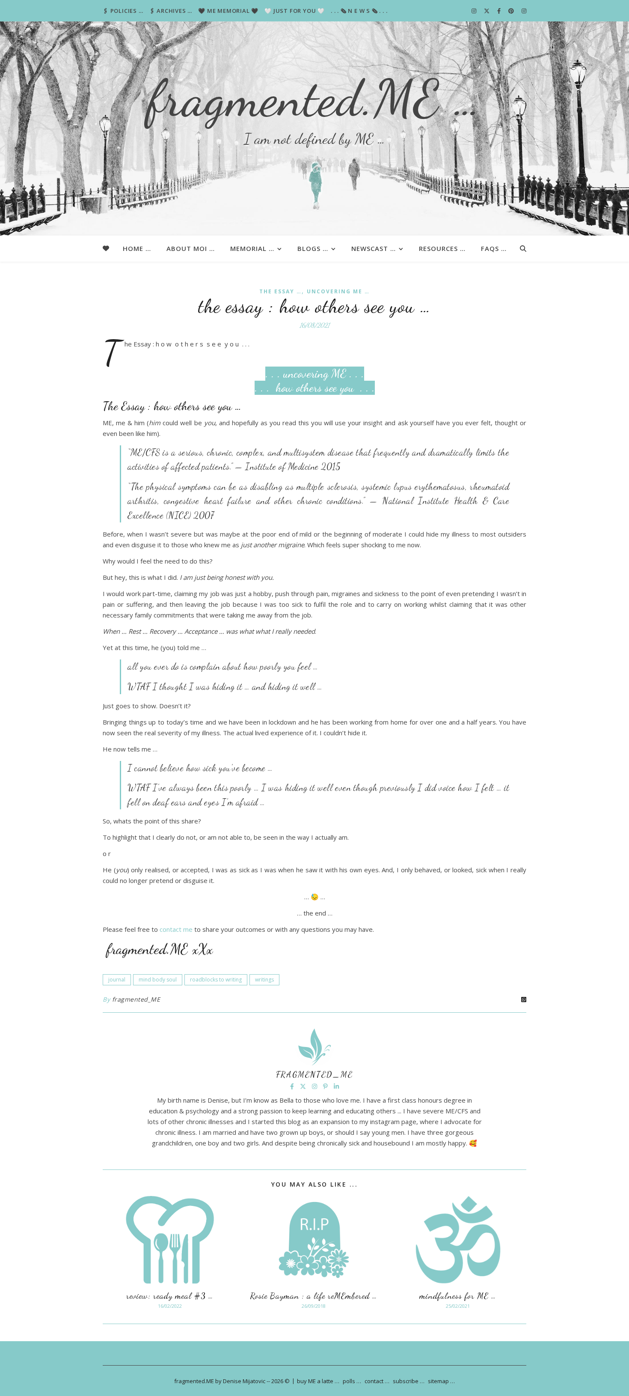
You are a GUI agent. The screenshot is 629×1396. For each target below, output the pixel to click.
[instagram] (475, 11)
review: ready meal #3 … (170, 1296)
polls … (352, 1381)
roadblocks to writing (216, 979)
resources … (442, 248)
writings (264, 979)
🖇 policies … (123, 11)
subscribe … (408, 1381)
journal (116, 979)
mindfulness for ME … (457, 1296)
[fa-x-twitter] (487, 11)
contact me (176, 929)
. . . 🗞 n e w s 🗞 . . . (359, 11)
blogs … (312, 248)
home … (137, 248)
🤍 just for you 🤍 (294, 11)
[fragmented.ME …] (314, 128)
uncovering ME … (338, 291)
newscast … (373, 248)
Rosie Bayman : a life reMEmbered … (313, 1296)
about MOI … (190, 248)
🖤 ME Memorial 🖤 (228, 11)
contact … (377, 1381)
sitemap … (441, 1381)
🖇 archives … (171, 11)
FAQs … (494, 248)
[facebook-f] (499, 11)
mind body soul (158, 979)
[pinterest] (511, 11)
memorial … (252, 248)
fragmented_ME (136, 999)
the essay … (280, 291)
